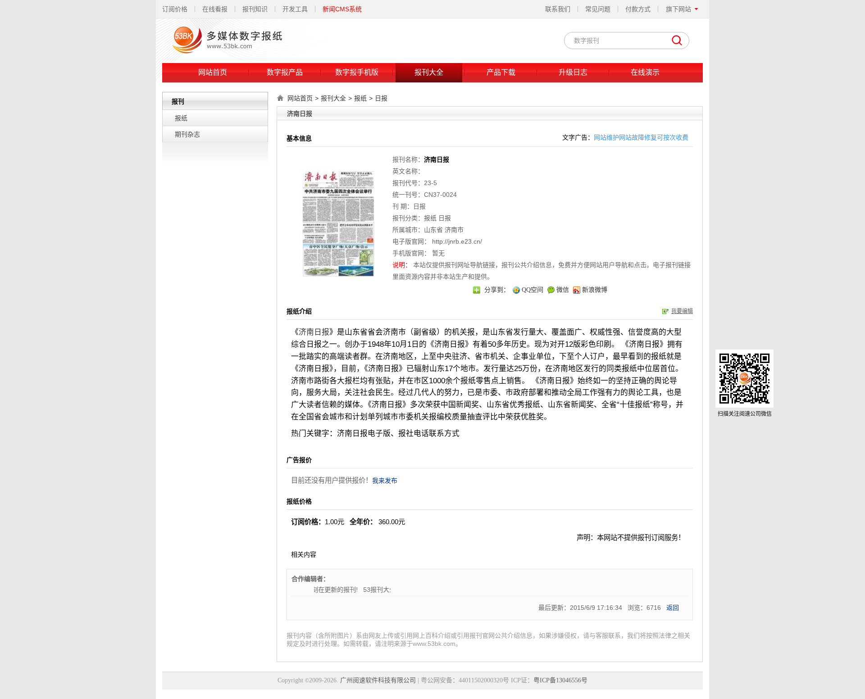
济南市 (454, 229)
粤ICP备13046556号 (560, 680)
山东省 (433, 229)
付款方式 (638, 9)
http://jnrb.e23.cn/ (457, 241)
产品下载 (501, 72)
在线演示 (645, 72)
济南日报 (314, 332)
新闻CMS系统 (342, 9)
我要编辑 (682, 311)
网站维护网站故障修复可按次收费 (641, 137)
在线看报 (215, 9)
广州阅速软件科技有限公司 (378, 680)
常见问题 (597, 9)
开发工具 (295, 9)
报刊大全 (428, 72)
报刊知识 (255, 9)
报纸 (181, 118)
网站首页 (212, 72)
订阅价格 (174, 9)
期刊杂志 (187, 134)
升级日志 (573, 72)
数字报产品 (285, 72)
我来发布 (384, 480)
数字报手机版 (356, 72)
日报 (381, 98)
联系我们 (557, 9)
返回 (672, 607)
